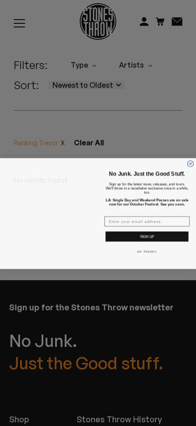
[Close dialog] (190, 163)
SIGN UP (147, 236)
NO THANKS (146, 251)
